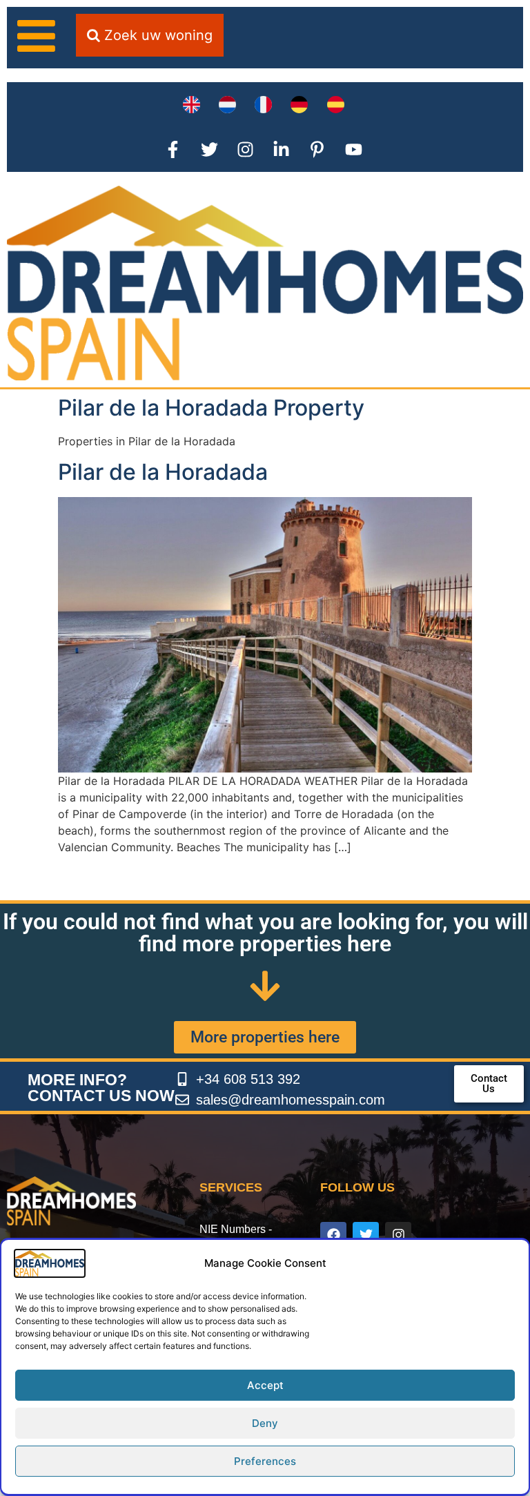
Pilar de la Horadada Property (211, 407)
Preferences (265, 1461)
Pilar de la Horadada (163, 471)
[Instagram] (398, 1235)
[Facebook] (333, 1235)
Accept (265, 1385)
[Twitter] (366, 1235)
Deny (265, 1423)
